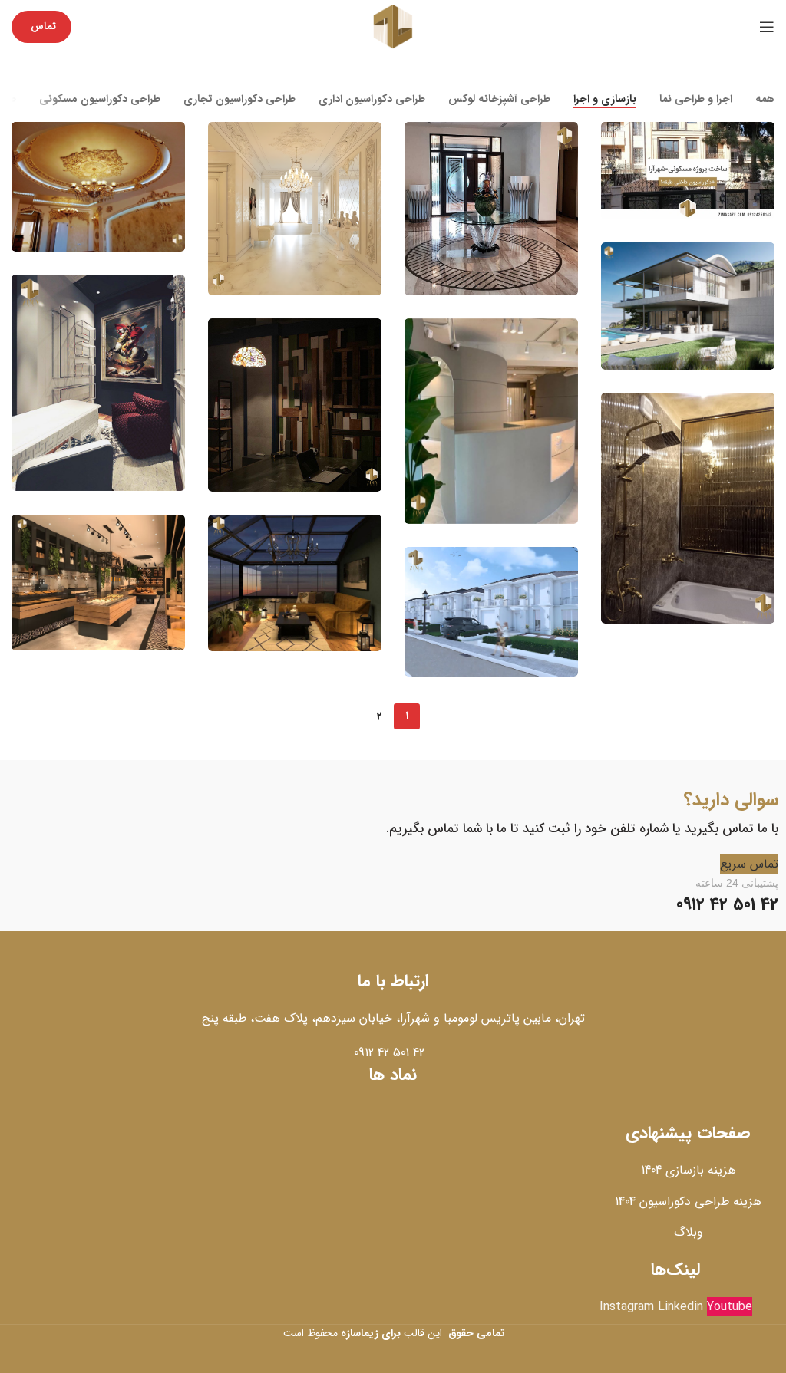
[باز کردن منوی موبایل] (766, 27)
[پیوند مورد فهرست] (393, 1053)
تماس (43, 26)
